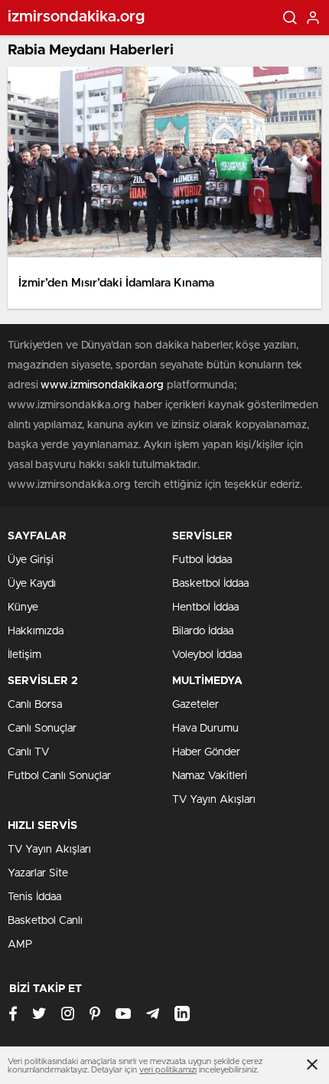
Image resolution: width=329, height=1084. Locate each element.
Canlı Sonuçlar (42, 728)
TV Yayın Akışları (214, 799)
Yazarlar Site (38, 873)
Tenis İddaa (34, 897)
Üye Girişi (31, 560)
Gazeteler (195, 704)
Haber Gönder (206, 752)
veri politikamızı (168, 1070)
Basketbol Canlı (45, 920)
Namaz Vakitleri (209, 776)
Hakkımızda (36, 631)
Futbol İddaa (202, 560)
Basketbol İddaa (210, 583)
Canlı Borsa (35, 704)
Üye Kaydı (32, 583)
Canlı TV (28, 752)
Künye (23, 607)
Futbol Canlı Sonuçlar (59, 776)
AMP (20, 944)
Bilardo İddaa (202, 631)
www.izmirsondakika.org (104, 385)
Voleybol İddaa (207, 655)
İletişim (24, 655)
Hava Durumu (205, 728)
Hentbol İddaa (205, 607)
